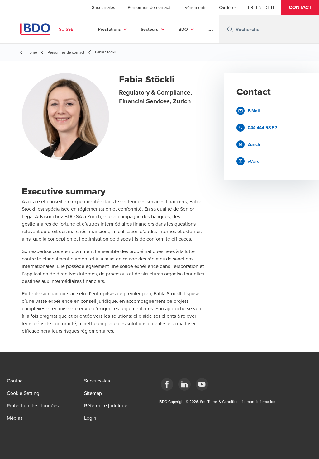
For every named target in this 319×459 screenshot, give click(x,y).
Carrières (228, 7)
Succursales (103, 7)
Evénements (195, 7)
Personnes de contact (149, 7)
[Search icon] (230, 29)
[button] (300, 7)
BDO (183, 29)
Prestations (109, 29)
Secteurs (149, 29)
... (210, 29)
